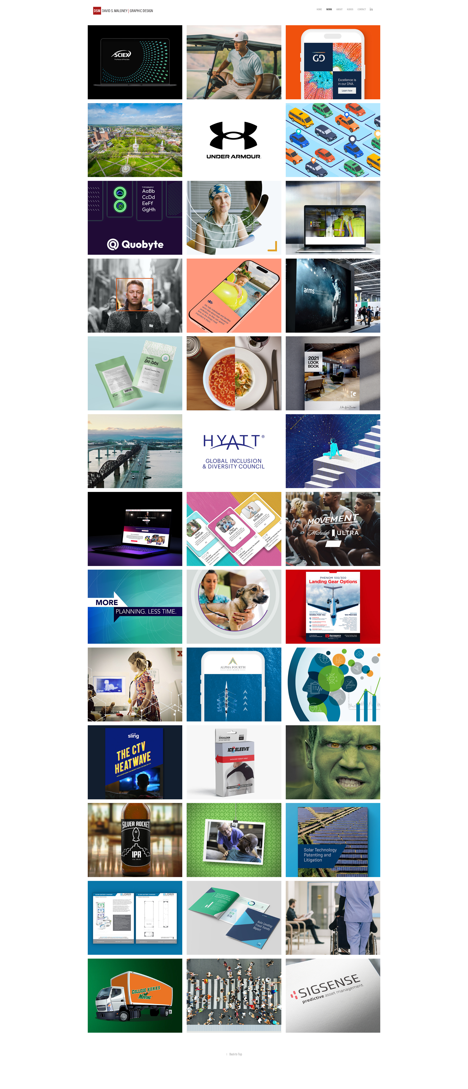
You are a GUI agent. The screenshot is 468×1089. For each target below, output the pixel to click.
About (339, 9)
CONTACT (362, 9)
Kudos (350, 9)
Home (319, 9)
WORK (329, 9)
